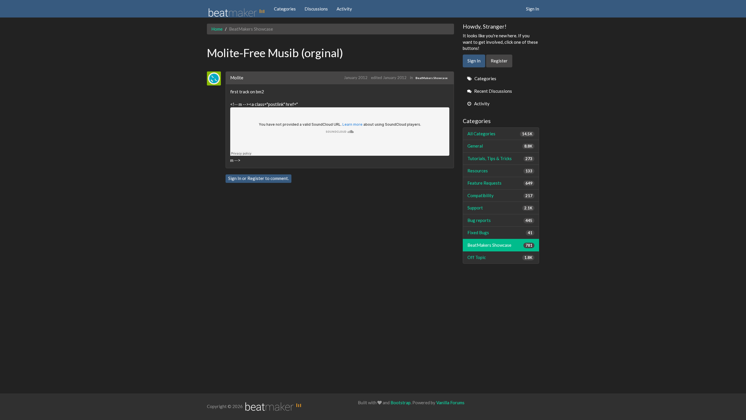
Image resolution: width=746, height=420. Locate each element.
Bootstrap (400, 402)
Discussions (316, 8)
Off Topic (500, 257)
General (500, 145)
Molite (236, 77)
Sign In (532, 8)
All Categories (500, 133)
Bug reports (500, 220)
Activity (344, 8)
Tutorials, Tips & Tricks (500, 158)
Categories (285, 8)
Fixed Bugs (500, 232)
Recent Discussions (492, 91)
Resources (500, 170)
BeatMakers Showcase (432, 78)
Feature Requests (500, 183)
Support (500, 207)
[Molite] (216, 78)
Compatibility (500, 195)
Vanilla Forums (450, 402)
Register (255, 178)
